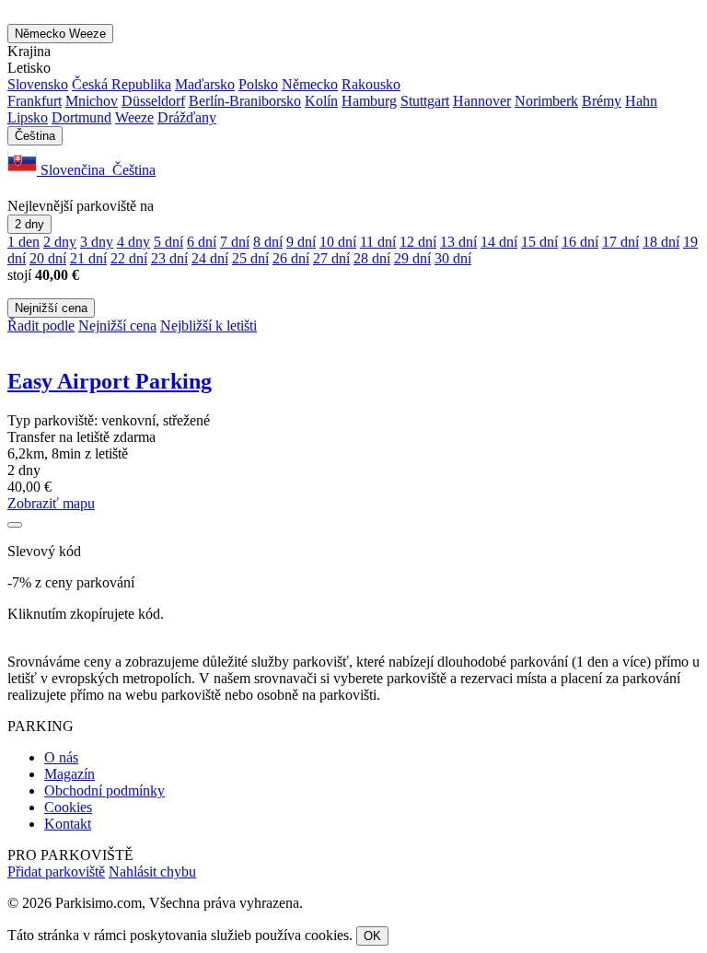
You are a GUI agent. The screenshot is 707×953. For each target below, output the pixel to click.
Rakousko (371, 84)
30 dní (453, 258)
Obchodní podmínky (104, 790)
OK (372, 936)
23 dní (169, 258)
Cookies (68, 807)
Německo (60, 34)
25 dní (250, 258)
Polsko (258, 84)
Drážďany (186, 117)
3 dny (96, 242)
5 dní (168, 242)
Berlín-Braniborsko (245, 101)
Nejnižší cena (51, 308)
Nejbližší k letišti (208, 325)
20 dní (47, 258)
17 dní (620, 242)
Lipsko (27, 117)
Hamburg (369, 101)
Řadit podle (41, 325)
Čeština (35, 136)
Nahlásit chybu (152, 871)
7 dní (234, 242)
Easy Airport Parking (109, 381)
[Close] (14, 525)
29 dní (412, 258)
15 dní (539, 242)
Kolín (321, 101)
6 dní (201, 242)
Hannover (482, 101)
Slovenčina (73, 170)
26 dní (290, 258)
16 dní (580, 242)
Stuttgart (424, 101)
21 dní (88, 258)
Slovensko (37, 84)
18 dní (661, 242)
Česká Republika (121, 84)
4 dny (133, 242)
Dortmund (81, 117)
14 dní (499, 242)
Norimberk (546, 101)
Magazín (69, 774)
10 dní (337, 242)
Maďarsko (205, 84)
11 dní (378, 242)
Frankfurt (34, 101)
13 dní (458, 242)
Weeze (134, 117)
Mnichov (91, 101)
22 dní (128, 258)
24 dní (209, 258)
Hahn (641, 101)
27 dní (331, 258)
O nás (61, 757)
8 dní (268, 242)
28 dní (372, 258)
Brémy (601, 101)
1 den (23, 242)
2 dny (29, 224)
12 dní (418, 242)
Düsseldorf (153, 101)
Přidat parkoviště (56, 871)
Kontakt (67, 823)
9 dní (301, 242)
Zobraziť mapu (51, 503)
